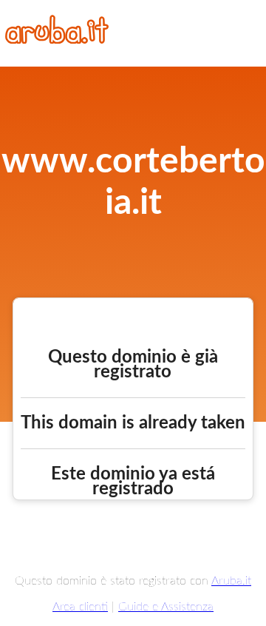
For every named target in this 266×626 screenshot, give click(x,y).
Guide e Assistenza (166, 607)
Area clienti (80, 607)
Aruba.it (231, 581)
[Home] (57, 40)
